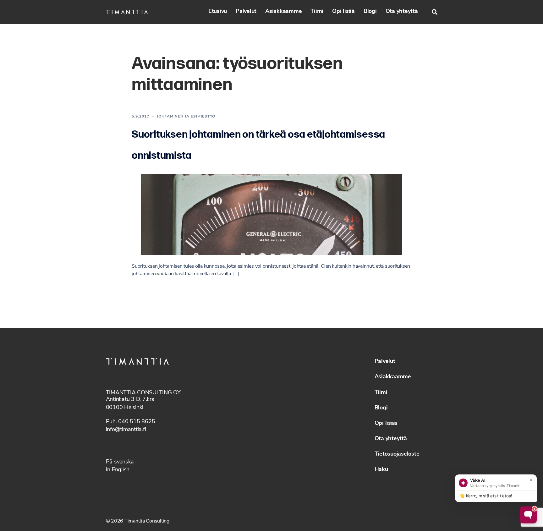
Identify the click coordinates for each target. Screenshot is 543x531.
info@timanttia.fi (126, 430)
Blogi (370, 11)
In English (118, 470)
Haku (381, 470)
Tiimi (316, 11)
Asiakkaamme (283, 11)
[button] (434, 12)
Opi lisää (343, 11)
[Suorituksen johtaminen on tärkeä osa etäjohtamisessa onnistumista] (271, 214)
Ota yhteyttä (402, 11)
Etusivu (217, 11)
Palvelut (246, 11)
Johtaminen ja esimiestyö (186, 116)
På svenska (120, 462)
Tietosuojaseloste (397, 454)
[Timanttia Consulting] (127, 12)
